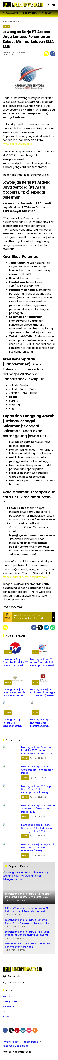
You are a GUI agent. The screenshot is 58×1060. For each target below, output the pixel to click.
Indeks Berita (30, 1041)
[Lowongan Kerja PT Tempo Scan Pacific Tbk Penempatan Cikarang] (15, 678)
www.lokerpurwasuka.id (17, 144)
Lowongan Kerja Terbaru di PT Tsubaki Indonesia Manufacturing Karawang (27, 933)
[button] (48, 5)
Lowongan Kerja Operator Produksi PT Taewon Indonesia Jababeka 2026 (15, 662)
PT (4, 1011)
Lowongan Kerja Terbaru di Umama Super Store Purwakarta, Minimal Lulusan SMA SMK (29, 922)
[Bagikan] (52, 53)
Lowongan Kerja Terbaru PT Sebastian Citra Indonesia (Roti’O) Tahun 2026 (13, 723)
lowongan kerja (11, 1001)
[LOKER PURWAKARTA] (23, 4)
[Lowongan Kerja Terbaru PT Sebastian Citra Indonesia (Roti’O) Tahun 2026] (15, 708)
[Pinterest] (17, 1030)
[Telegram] (46, 627)
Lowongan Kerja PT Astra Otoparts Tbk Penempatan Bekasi (42, 662)
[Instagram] (29, 1030)
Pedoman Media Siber (15, 1046)
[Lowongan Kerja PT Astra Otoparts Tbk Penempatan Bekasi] (42, 648)
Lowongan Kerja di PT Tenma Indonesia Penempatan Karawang (28, 945)
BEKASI (6, 26)
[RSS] (35, 1030)
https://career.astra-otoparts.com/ (26, 577)
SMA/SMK (8, 996)
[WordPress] (23, 1030)
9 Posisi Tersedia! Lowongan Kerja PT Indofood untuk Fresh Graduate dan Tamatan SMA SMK (26, 910)
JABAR (6, 1016)
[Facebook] (34, 627)
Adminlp (6, 53)
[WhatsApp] (52, 627)
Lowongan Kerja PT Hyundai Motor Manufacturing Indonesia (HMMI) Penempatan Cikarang (41, 723)
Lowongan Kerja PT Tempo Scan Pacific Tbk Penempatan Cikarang (14, 692)
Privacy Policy (10, 1041)
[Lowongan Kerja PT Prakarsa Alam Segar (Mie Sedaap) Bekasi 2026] (42, 678)
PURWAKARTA (10, 1006)
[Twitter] (40, 627)
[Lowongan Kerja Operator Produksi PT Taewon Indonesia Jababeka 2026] (15, 648)
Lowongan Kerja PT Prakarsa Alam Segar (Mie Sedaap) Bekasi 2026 (42, 692)
